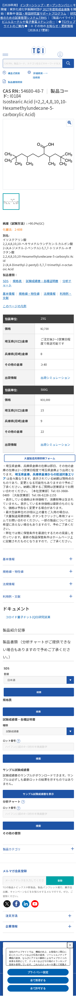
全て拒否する (38, 980)
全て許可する (38, 988)
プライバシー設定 (38, 972)
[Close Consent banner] (70, 945)
